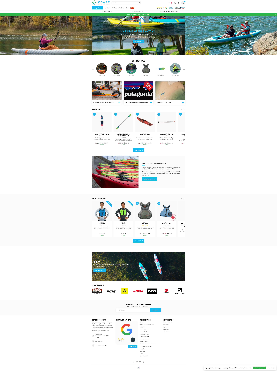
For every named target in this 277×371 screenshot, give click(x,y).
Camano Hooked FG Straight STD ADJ (123, 135)
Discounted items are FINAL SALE (170, 11)
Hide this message (259, 368)
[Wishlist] (178, 2)
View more (138, 150)
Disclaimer (142, 327)
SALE (132, 8)
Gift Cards (121, 8)
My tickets (166, 327)
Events (141, 353)
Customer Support (144, 336)
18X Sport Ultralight (166, 134)
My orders (166, 324)
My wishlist (166, 329)
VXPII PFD (102, 223)
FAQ (127, 8)
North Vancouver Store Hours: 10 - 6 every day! (138, 14)
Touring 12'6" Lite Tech (101, 134)
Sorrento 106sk (145, 134)
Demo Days (142, 348)
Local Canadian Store (108, 11)
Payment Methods (144, 331)
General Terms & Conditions (147, 324)
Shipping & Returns (144, 334)
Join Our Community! (145, 339)
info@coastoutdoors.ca (100, 345)
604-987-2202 (98, 341)
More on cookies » (270, 368)
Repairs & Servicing (144, 341)
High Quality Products (139, 11)
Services (114, 8)
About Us (142, 322)
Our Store (107, 8)
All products (166, 331)
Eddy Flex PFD (166, 223)
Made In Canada (144, 356)
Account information (168, 322)
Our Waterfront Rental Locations (148, 344)
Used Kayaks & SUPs (150, 179)
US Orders (142, 351)
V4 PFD (123, 223)
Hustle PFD (145, 223)
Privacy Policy (143, 329)
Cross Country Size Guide (146, 346)
